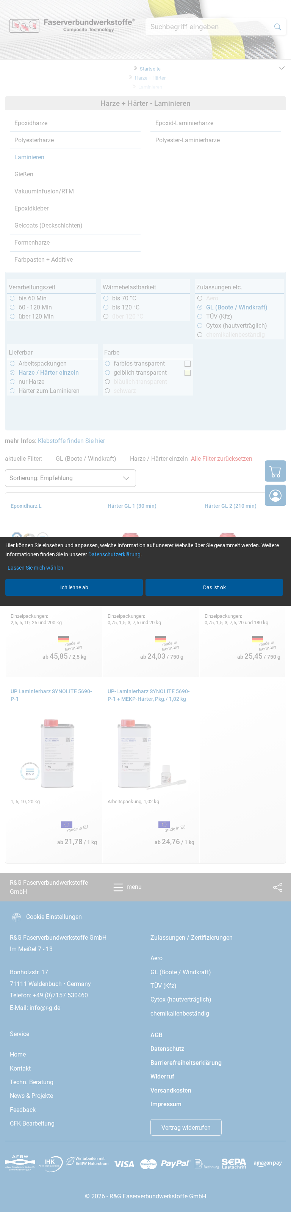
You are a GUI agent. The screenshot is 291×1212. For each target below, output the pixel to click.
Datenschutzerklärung (114, 554)
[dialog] (145, 606)
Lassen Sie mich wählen (35, 568)
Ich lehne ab (74, 587)
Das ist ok (214, 587)
